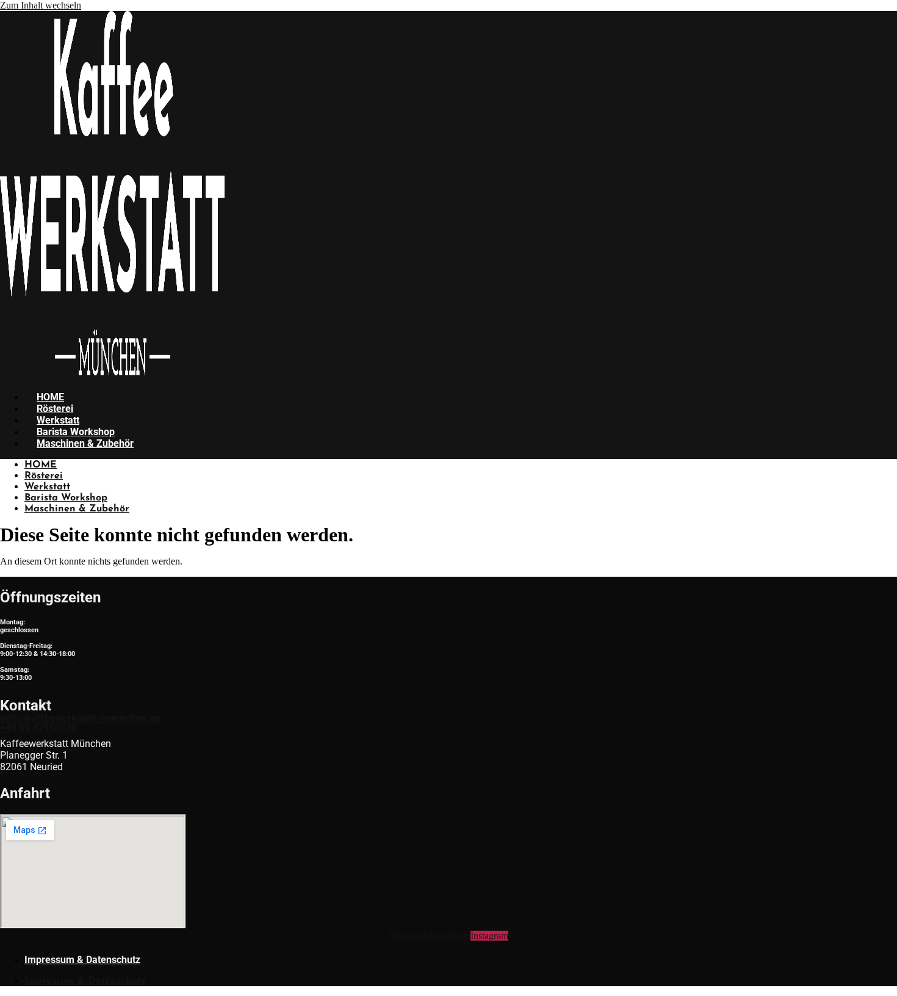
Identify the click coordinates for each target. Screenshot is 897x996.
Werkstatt (58, 420)
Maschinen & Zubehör (85, 443)
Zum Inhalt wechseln (40, 5)
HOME (50, 397)
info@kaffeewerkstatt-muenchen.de (80, 718)
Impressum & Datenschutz (82, 959)
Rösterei (55, 408)
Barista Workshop (76, 432)
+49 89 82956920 (38, 728)
